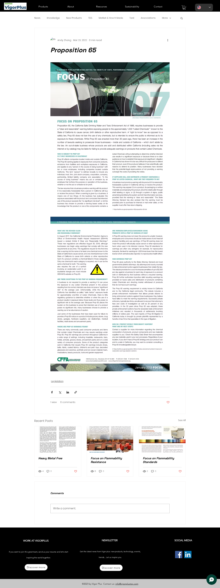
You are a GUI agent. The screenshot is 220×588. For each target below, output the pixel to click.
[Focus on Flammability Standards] (162, 439)
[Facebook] (178, 554)
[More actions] (168, 40)
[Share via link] (75, 392)
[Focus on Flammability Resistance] (110, 439)
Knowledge (53, 18)
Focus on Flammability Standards (158, 460)
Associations (148, 18)
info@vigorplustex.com (126, 583)
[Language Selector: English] (204, 7)
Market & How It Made (111, 18)
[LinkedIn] (187, 554)
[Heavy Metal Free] (57, 439)
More (165, 18)
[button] (50, 7)
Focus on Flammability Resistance (106, 460)
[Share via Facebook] (51, 392)
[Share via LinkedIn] (67, 392)
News (37, 18)
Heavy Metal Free (50, 458)
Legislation (57, 381)
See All (182, 420)
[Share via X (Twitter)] (59, 392)
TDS (90, 18)
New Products (74, 18)
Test (131, 18)
